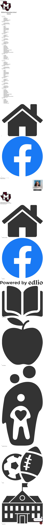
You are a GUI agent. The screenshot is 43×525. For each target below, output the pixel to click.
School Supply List (6, 51)
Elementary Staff (6, 43)
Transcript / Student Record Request (8, 52)
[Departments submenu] (2, 25)
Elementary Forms (6, 42)
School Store (5, 49)
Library (5, 30)
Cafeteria (5, 27)
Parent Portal (5, 46)
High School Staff (6, 36)
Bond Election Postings (7, 23)
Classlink (5, 45)
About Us (5, 17)
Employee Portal (6, 57)
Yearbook (5, 35)
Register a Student (6, 48)
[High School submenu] (2, 34)
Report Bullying (6, 47)
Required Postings (6, 20)
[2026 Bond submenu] (2, 22)
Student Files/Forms (6, 50)
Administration (6, 18)
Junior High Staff (6, 39)
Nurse (4, 31)
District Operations (6, 28)
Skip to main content (3, 0)
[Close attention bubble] (41, 517)
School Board (5, 19)
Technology (5, 32)
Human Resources (6, 29)
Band (4, 26)
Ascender (5, 55)
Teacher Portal (6, 56)
